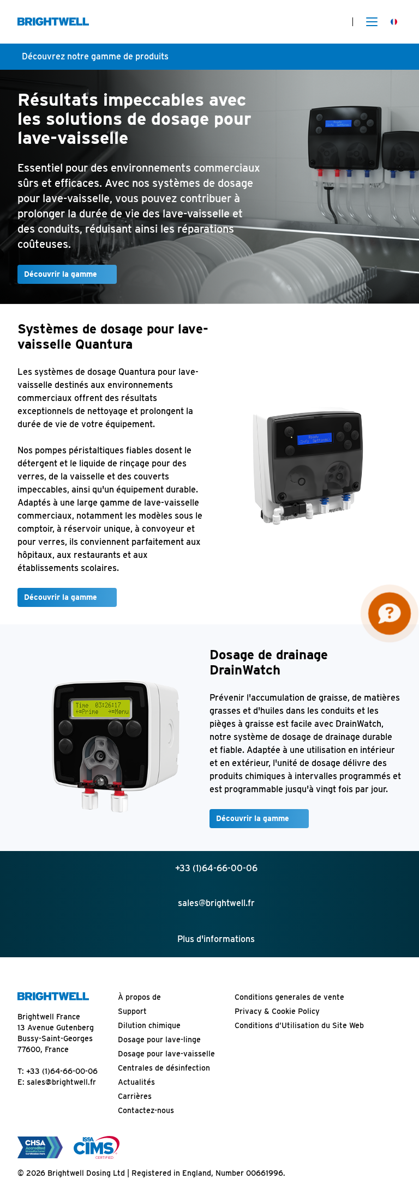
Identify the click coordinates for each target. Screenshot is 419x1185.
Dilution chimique (149, 1025)
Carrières (135, 1096)
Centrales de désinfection (164, 1068)
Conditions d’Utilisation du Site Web (299, 1025)
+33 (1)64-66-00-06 (62, 1071)
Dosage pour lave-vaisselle (166, 1053)
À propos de (139, 997)
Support (132, 1011)
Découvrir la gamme (60, 274)
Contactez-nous (146, 1110)
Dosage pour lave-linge (159, 1039)
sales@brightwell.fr (61, 1082)
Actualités (136, 1082)
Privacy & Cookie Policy (277, 1011)
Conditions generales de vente (289, 997)
